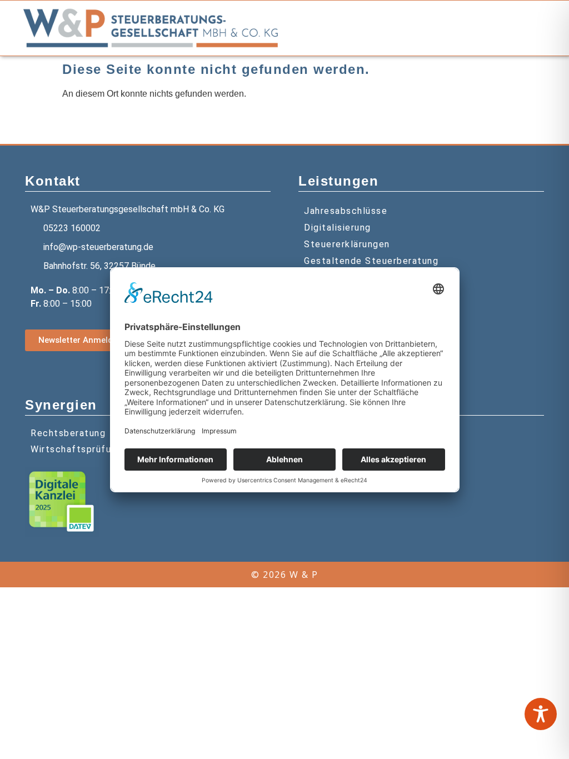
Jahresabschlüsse (345, 211)
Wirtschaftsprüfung (76, 449)
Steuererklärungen (347, 244)
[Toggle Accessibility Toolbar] (540, 714)
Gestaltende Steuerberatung (371, 261)
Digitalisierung (337, 227)
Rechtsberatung (68, 433)
